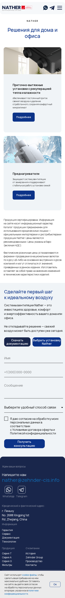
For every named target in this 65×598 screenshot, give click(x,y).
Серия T (7, 553)
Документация (10, 537)
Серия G (7, 561)
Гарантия (7, 530)
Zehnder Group (34, 557)
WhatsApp (8, 496)
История (31, 553)
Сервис (6, 533)
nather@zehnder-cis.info (30, 480)
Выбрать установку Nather (47, 342)
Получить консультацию (24, 444)
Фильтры (7, 565)
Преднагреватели (26, 174)
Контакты (31, 565)
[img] (11, 8)
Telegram (21, 496)
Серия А (7, 557)
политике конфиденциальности (21, 592)
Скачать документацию (17, 342)
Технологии (9, 541)
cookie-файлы (29, 574)
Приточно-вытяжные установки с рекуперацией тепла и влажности (32, 89)
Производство (34, 561)
